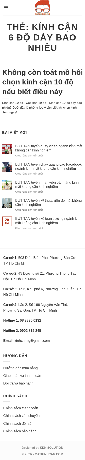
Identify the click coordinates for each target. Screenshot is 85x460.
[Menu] (5, 7)
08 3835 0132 (30, 320)
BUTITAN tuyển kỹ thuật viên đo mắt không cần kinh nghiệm (48, 202)
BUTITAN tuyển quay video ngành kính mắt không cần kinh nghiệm (48, 148)
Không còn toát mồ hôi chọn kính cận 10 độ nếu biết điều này (42, 82)
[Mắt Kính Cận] (42, 7)
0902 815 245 (30, 330)
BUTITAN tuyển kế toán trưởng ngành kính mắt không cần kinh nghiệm (48, 221)
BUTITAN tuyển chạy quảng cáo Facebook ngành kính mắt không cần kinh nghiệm (48, 166)
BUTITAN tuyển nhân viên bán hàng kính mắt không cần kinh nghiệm (47, 184)
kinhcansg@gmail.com (32, 340)
